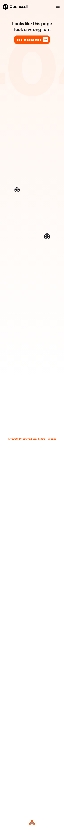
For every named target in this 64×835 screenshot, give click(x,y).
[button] (32, 439)
